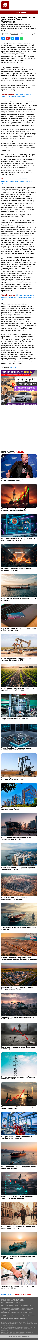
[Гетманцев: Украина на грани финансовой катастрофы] (19, 1034)
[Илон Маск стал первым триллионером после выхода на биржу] (19, 466)
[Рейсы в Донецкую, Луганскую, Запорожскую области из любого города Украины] (19, 387)
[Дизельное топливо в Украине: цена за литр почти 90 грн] (19, 1273)
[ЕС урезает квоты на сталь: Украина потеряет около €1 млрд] (19, 555)
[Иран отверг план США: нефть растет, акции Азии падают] (19, 1094)
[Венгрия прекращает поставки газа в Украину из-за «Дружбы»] (19, 1123)
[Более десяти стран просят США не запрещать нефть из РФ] (19, 824)
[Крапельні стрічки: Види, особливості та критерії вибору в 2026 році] (19, 675)
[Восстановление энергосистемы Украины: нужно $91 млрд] (19, 1064)
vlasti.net (13, 367)
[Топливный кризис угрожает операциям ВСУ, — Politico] (19, 1004)
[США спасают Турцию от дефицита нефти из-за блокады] (19, 585)
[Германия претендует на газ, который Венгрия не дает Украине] (19, 974)
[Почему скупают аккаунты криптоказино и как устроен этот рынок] (19, 525)
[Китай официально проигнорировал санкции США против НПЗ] (19, 645)
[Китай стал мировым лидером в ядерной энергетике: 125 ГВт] (19, 854)
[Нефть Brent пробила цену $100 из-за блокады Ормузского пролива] (19, 495)
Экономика (14, 34)
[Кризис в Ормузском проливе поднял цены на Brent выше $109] (19, 765)
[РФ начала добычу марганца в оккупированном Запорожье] (19, 884)
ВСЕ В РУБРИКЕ (17, 1294)
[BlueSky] (3, 38)
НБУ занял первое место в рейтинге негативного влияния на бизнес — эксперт (18, 297)
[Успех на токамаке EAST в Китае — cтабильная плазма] (19, 705)
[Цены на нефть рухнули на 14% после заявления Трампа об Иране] (19, 1183)
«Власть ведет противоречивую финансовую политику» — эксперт (17, 181)
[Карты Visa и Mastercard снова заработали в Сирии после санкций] (19, 615)
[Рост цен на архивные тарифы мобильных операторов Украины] (19, 1213)
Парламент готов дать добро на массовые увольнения (16, 95)
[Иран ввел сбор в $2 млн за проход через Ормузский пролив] (19, 1153)
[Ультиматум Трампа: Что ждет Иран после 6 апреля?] (19, 914)
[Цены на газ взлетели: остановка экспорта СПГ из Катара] (19, 1243)
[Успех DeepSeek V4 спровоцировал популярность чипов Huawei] (19, 735)
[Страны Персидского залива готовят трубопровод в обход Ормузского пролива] (19, 944)
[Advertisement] (19, 426)
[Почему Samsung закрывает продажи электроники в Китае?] (19, 794)
